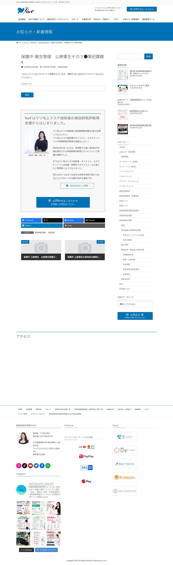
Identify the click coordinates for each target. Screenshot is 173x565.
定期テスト (123, 201)
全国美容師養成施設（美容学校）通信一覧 (88, 409)
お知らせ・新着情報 (127, 152)
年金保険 (126, 264)
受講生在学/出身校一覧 (62, 409)
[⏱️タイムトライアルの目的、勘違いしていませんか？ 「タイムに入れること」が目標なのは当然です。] (38, 539)
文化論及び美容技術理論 (131, 230)
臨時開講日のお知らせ (139, 111)
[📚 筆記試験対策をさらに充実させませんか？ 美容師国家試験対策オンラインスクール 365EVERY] (38, 508)
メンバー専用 (22, 414)
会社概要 (29, 409)
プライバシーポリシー (38, 414)
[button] (77, 186)
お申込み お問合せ (124, 409)
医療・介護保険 (129, 260)
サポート (48, 409)
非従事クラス (124, 289)
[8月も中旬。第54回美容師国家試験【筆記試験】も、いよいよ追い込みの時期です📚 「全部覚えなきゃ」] (23, 508)
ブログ (146, 409)
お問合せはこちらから (143, 9)
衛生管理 (51, 232)
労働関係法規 (128, 255)
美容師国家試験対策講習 (129, 211)
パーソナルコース (126, 171)
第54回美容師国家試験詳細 (140, 125)
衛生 (121, 284)
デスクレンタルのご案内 (139, 85)
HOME (20, 409)
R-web (104, 561)
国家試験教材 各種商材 (129, 196)
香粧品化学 (125, 279)
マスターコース (125, 176)
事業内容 (39, 409)
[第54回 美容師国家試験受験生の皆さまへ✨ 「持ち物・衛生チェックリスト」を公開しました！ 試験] (38, 523)
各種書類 (138, 409)
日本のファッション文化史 (133, 235)
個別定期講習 (124, 191)
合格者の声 (110, 409)
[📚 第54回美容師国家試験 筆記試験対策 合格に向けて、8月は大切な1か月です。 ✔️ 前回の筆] (23, 523)
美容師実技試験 (125, 215)
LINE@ (122, 147)
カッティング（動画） (128, 167)
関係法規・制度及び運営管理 (132, 250)
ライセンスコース (126, 186)
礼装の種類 (127, 240)
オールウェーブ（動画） (129, 162)
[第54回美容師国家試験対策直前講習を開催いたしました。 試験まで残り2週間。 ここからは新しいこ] (23, 539)
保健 (123, 225)
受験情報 (124, 157)
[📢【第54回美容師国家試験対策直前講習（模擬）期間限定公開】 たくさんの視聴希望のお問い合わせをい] (54, 523)
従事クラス (123, 206)
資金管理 (126, 274)
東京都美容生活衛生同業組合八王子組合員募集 (65, 414)
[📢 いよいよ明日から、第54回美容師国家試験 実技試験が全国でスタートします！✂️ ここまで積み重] (54, 508)
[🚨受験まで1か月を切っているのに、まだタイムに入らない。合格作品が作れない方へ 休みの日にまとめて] (54, 539)
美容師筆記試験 (40, 232)
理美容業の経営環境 (131, 269)
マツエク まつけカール (129, 181)
